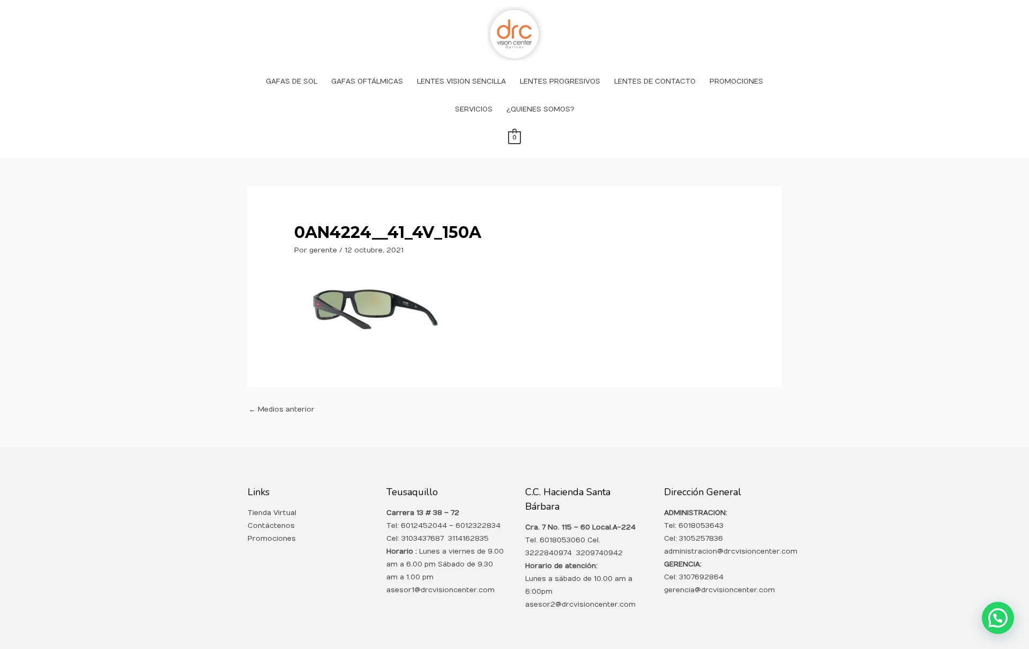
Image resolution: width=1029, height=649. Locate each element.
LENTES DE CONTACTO (655, 81)
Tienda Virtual (272, 513)
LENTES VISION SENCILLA (461, 81)
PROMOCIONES (736, 81)
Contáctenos (271, 525)
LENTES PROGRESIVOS (560, 81)
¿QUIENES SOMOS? (540, 109)
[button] (998, 618)
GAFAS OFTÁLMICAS (367, 81)
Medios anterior (282, 409)
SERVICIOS (474, 109)
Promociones (272, 538)
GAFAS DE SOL (291, 81)
